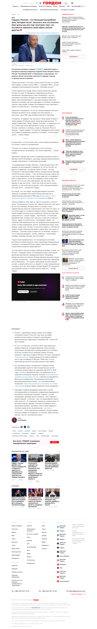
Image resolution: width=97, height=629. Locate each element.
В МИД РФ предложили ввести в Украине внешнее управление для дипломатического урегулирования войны (75, 132)
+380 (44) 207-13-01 (21, 591)
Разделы (29, 522)
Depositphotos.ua (35, 607)
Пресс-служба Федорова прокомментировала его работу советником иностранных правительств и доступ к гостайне (75, 143)
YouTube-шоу (31, 560)
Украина (20, 430)
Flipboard (63, 564)
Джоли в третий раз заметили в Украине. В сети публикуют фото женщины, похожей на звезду (19, 501)
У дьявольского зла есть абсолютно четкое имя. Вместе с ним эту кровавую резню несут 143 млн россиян (73, 29)
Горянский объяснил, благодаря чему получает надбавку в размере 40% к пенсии (52, 501)
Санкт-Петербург (42, 430)
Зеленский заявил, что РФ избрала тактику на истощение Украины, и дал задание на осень (73, 218)
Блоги (55, 6)
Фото (28, 550)
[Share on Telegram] (28, 427)
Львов (44, 529)
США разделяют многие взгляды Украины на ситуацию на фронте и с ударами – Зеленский (72, 202)
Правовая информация (15, 576)
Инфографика (16, 555)
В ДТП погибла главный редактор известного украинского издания (72, 296)
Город (43, 522)
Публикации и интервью (28, 6)
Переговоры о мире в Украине (49, 9)
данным (20, 346)
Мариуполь (45, 545)
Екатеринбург (25, 433)
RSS (61, 568)
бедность (31, 435)
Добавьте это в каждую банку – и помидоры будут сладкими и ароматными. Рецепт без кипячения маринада (75, 306)
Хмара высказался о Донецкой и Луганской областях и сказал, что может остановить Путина (72, 225)
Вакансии (15, 565)
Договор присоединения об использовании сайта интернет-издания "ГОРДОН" (78, 541)
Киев (43, 526)
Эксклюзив (75, 6)
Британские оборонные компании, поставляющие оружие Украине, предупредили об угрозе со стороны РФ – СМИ (73, 233)
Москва (34, 430)
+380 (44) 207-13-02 (49, 591)
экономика (27, 430)
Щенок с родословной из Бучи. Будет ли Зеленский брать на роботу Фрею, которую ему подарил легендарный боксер (74, 315)
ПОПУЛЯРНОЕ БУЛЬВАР (70, 273)
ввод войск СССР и (48, 196)
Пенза (37, 435)
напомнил (22, 372)
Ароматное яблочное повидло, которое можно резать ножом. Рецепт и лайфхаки (74, 278)
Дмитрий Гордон (45, 435)
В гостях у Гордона (45, 6)
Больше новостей (73, 268)
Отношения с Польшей (67, 9)
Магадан (51, 430)
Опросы (29, 557)
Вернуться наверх (76, 594)
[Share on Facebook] (21, 427)
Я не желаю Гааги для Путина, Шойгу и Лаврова (71, 36)
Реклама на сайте (17, 572)
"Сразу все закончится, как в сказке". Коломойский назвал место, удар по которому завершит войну (74, 153)
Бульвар (62, 6)
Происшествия (16, 552)
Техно (13, 545)
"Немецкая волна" (21, 357)
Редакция (15, 568)
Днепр (44, 542)
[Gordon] (52, 3)
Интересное (15, 558)
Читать (54, 442)
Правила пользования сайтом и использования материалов (78, 526)
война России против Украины (20, 435)
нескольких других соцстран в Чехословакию (29, 198)
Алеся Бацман (55, 435)
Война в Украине (21, 480)
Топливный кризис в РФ (30, 9)
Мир (18, 14)
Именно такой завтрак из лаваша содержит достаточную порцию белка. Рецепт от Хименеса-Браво (75, 287)
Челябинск (40, 433)
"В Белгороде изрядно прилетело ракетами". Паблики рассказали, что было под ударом (73, 209)
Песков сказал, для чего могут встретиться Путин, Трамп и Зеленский (71, 195)
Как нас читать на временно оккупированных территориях (17, 582)
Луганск (44, 548)
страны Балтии (16, 433)
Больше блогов (74, 56)
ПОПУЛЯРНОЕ (67, 113)
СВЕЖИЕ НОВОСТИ (69, 180)
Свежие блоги (67, 14)
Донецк (44, 535)
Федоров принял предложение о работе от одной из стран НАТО (75, 162)
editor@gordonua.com (77, 591)
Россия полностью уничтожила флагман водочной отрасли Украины (71, 44)
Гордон (13, 14)
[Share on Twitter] (25, 427)
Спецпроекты (31, 563)
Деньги (14, 532)
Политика (15, 529)
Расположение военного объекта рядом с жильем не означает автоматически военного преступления (73, 19)
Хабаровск (33, 433)
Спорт (14, 539)
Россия (14, 430)
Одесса (44, 532)
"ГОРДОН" (40, 69)
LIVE (68, 6)
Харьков (44, 539)
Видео (29, 553)
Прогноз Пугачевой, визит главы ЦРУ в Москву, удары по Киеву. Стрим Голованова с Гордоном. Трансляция (73, 242)
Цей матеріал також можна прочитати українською (43, 33)
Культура (14, 542)
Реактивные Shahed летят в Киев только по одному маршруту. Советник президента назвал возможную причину (71, 252)
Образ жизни (16, 548)
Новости (15, 6)
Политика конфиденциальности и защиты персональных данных (78, 533)
